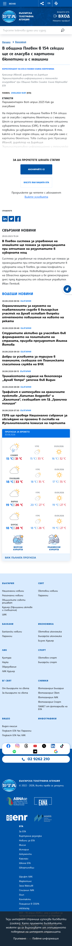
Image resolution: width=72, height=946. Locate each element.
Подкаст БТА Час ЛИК (14, 735)
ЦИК (4, 614)
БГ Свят (7, 680)
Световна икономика (50, 631)
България (20, 42)
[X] (45, 746)
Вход (64, 16)
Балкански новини (12, 631)
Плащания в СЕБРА (29, 904)
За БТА (22, 831)
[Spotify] (15, 751)
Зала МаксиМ (26, 885)
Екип (21, 894)
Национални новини (13, 591)
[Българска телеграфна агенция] (9, 785)
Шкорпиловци (26, 867)
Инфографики (47, 718)
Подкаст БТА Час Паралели (16, 730)
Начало (6, 42)
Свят (41, 583)
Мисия (22, 845)
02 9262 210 (38, 759)
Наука (5, 662)
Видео (6, 718)
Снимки (43, 680)
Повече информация (46, 938)
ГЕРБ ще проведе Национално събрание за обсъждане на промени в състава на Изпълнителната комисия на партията (34, 419)
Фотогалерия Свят (48, 693)
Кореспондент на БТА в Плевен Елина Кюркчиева (28, 69)
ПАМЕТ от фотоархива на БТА (52, 708)
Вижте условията (36, 196)
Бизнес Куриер (46, 640)
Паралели (43, 595)
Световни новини (48, 591)
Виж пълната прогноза (20, 557)
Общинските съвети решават (14, 601)
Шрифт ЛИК (26, 876)
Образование (9, 666)
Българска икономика (50, 636)
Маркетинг (25, 881)
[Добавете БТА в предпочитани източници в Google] (57, 751)
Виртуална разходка (30, 836)
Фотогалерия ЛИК (48, 697)
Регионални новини (12, 595)
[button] (42, 3)
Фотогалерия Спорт (49, 702)
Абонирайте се (36, 169)
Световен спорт (47, 657)
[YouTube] (36, 746)
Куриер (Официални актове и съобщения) (17, 609)
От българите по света (15, 688)
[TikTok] (63, 746)
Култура (6, 657)
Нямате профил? (61, 20)
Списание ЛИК (26, 890)
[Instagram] (18, 746)
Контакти (25, 899)
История (24, 849)
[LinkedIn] (54, 746)
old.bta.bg (24, 908)
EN (49, 3)
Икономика (46, 624)
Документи (25, 854)
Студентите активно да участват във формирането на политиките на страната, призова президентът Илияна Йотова (34, 338)
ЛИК (4, 650)
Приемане (19, 938)
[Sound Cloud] (36, 751)
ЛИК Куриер (8, 671)
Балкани (7, 624)
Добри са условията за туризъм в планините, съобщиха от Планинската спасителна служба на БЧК (33, 360)
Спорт (42, 650)
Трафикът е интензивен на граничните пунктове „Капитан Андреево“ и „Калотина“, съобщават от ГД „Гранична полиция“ (34, 397)
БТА (21, 826)
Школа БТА (25, 863)
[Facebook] (9, 746)
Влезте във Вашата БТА (36, 182)
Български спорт (47, 662)
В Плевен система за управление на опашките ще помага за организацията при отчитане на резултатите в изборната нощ (33, 246)
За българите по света (15, 693)
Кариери (23, 858)
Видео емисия (9, 726)
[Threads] (27, 746)
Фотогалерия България (51, 688)
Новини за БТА (27, 840)
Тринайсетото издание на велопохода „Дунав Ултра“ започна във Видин (32, 378)
